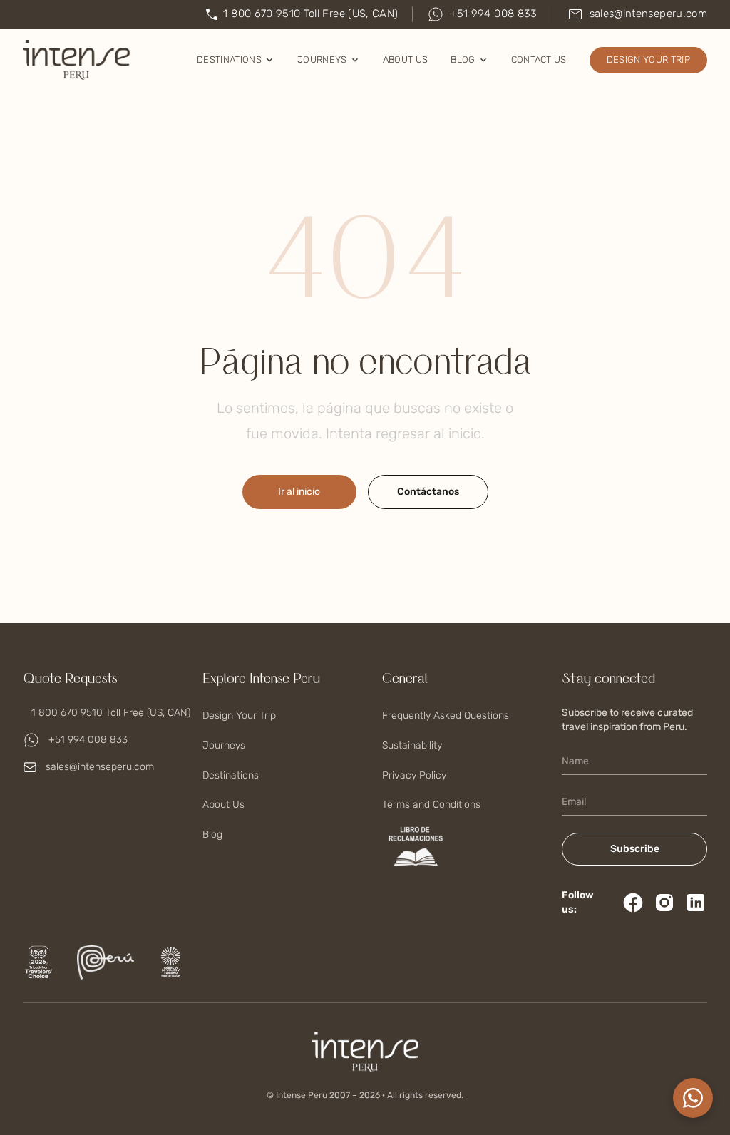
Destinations (229, 59)
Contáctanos (428, 492)
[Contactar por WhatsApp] (693, 1098)
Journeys (322, 59)
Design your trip (648, 59)
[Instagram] (664, 902)
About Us (405, 59)
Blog (463, 59)
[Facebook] (633, 902)
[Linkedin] (695, 902)
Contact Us (539, 59)
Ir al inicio (299, 492)
